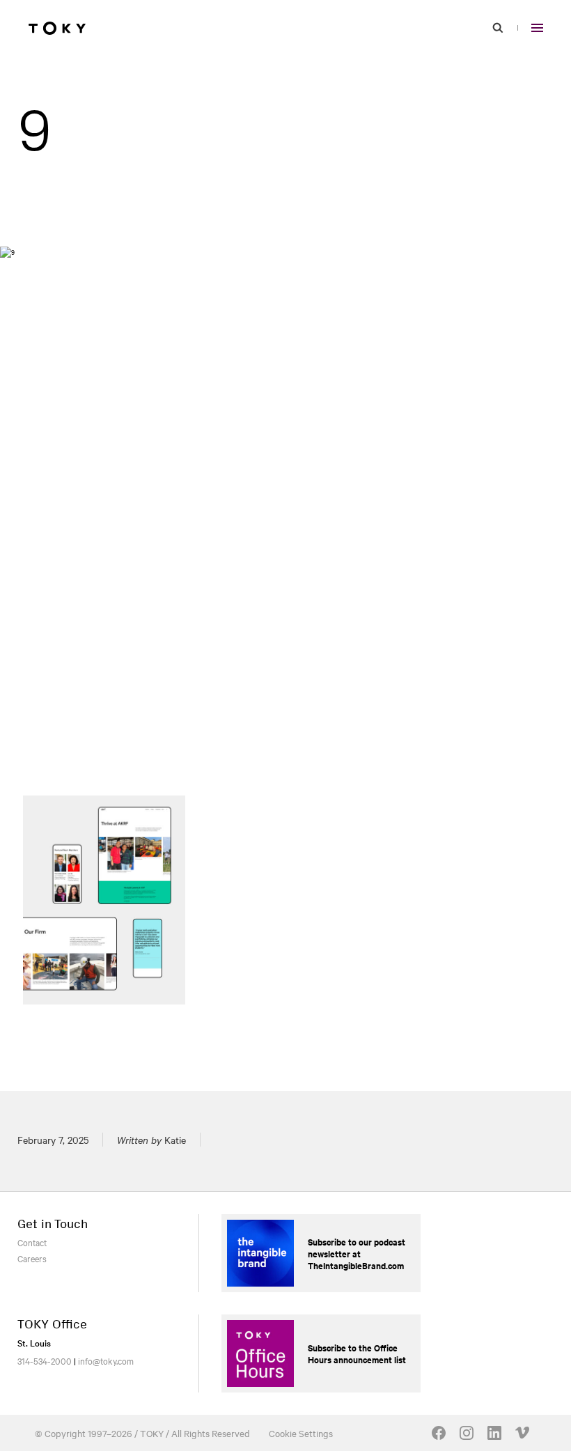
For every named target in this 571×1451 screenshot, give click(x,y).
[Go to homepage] (57, 28)
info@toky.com (106, 1360)
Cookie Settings (301, 1433)
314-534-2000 (44, 1360)
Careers (32, 1258)
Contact (32, 1242)
